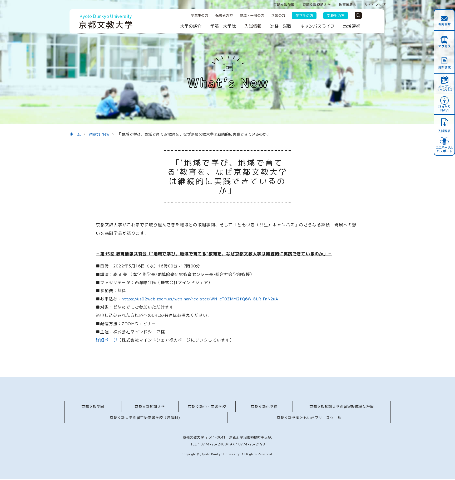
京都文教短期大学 (317, 4)
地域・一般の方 (252, 15)
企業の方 (278, 15)
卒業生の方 (199, 15)
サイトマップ (374, 4)
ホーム (75, 134)
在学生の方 (304, 15)
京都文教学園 (283, 4)
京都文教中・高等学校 (207, 406)
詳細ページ (106, 340)
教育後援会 (347, 4)
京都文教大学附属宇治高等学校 (146, 417)
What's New (99, 134)
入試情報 (253, 26)
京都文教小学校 (264, 406)
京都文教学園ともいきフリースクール (309, 417)
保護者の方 (224, 15)
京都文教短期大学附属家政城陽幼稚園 (341, 406)
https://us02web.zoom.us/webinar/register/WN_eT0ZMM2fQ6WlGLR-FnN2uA (200, 299)
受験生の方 (335, 15)
